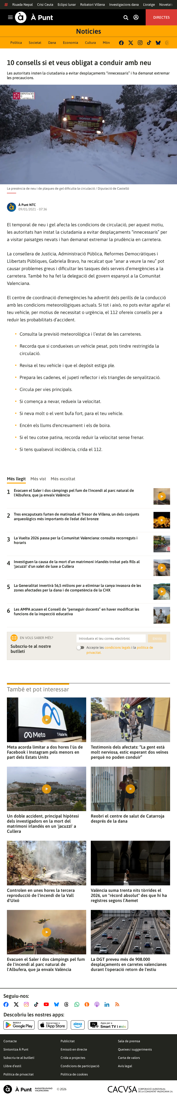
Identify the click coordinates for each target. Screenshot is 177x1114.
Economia (70, 43)
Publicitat (68, 1041)
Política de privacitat (18, 1074)
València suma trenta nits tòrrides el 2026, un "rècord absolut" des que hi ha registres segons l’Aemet (129, 895)
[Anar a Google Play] (19, 1025)
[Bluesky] (158, 43)
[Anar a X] (17, 1004)
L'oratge (149, 4)
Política (16, 43)
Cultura (90, 43)
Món (106, 43)
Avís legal (125, 1066)
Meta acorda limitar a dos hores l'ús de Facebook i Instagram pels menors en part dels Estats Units (45, 752)
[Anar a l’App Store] (52, 1025)
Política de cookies (74, 1074)
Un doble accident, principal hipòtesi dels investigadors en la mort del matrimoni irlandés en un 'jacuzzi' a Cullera (43, 823)
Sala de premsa (129, 1041)
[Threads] (167, 43)
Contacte (10, 1041)
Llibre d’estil (12, 1066)
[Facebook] (121, 42)
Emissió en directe (74, 1049)
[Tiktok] (149, 42)
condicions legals (117, 647)
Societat (35, 43)
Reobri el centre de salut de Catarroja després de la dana (127, 818)
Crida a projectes (73, 1058)
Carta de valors (129, 1058)
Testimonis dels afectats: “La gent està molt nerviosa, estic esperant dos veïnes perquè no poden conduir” (129, 752)
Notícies (88, 31)
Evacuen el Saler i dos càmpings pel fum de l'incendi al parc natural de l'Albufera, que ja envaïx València (46, 964)
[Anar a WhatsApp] (77, 1004)
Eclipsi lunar (67, 4)
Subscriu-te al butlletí (18, 1058)
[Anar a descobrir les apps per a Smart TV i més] (108, 1025)
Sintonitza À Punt (15, 1049)
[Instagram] (140, 42)
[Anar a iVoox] (88, 1004)
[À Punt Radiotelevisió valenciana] (27, 1089)
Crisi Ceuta (45, 4)
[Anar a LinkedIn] (108, 1004)
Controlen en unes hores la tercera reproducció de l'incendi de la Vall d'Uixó (41, 895)
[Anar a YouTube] (47, 1004)
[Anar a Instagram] (27, 1004)
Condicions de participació (80, 1066)
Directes (161, 17)
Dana (52, 43)
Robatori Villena (92, 4)
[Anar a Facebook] (6, 1004)
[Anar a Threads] (67, 1004)
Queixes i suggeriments (135, 1049)
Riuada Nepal (22, 4)
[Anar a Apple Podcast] (97, 1004)
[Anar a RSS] (118, 1004)
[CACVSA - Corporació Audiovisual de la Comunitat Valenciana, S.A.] (140, 1089)
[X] (130, 43)
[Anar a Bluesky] (57, 1004)
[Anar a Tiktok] (37, 1004)
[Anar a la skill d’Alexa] (78, 1025)
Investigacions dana (124, 4)
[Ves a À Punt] (34, 17)
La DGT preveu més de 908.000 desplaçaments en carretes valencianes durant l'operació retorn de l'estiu (129, 964)
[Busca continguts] (126, 18)
